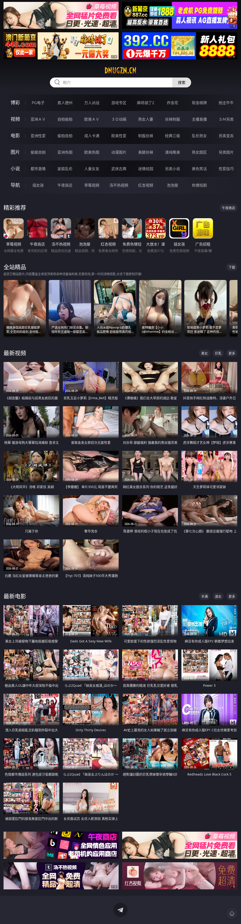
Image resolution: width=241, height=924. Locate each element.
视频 (15, 119)
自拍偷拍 (64, 119)
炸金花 (172, 102)
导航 (15, 185)
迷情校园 (145, 168)
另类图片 (226, 152)
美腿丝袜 (145, 152)
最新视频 (15, 353)
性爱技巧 (226, 168)
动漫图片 (118, 152)
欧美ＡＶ (91, 119)
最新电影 (15, 596)
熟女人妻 (145, 119)
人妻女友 (91, 168)
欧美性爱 (118, 135)
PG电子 (38, 102)
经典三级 (172, 135)
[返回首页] (231, 913)
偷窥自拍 (38, 152)
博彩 (15, 102)
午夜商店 (64, 185)
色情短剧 (199, 185)
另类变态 (226, 135)
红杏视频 (145, 185)
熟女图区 (199, 152)
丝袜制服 (172, 119)
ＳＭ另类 (226, 119)
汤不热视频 (118, 185)
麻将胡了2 (145, 102)
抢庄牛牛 (226, 102)
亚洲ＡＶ (38, 119)
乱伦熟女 (199, 135)
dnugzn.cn (120, 70)
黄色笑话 (199, 168)
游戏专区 (118, 102)
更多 (232, 353)
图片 (15, 152)
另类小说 (172, 168)
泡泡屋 (172, 185)
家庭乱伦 (64, 168)
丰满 (204, 596)
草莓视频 (91, 185)
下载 (232, 267)
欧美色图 (91, 152)
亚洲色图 (64, 152)
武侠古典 (118, 168)
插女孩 (38, 185)
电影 (15, 135)
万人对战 (91, 102)
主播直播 (199, 119)
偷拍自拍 (64, 135)
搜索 (181, 82)
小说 (15, 168)
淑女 (218, 596)
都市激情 (38, 168)
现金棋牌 (199, 102)
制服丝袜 (145, 135)
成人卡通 (91, 135)
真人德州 (64, 102)
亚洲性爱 (38, 135)
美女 (204, 353)
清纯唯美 (172, 152)
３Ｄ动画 (118, 119)
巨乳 (218, 353)
